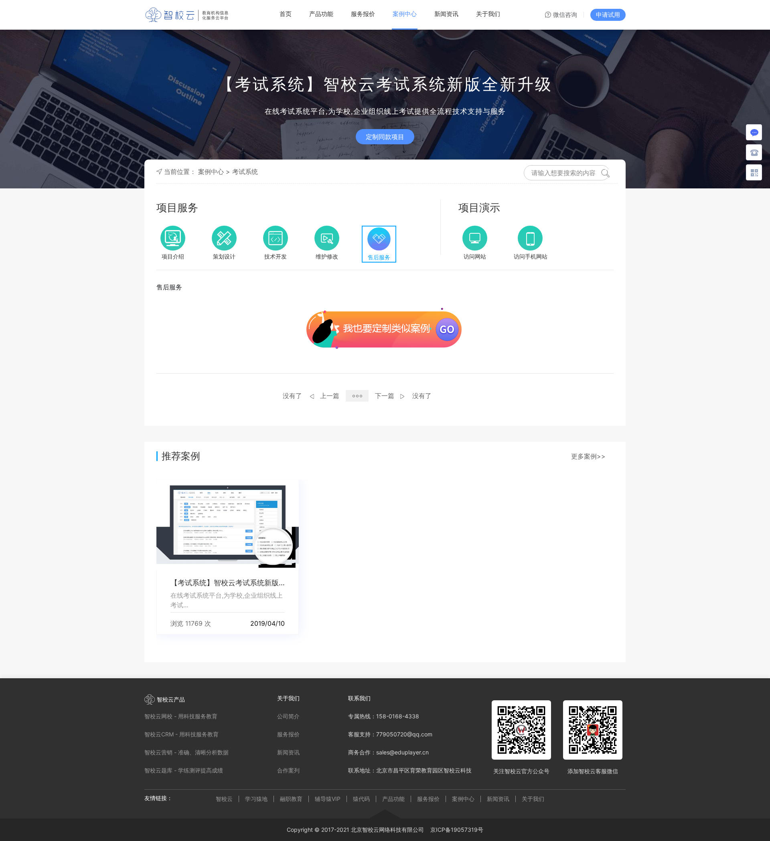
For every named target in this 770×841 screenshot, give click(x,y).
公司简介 (288, 716)
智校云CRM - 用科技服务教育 (181, 734)
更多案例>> (588, 456)
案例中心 (405, 14)
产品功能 (321, 14)
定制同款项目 (385, 137)
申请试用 (608, 14)
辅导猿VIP (327, 798)
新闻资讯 (446, 14)
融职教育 (291, 798)
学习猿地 (256, 798)
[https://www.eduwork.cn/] (530, 238)
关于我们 (488, 14)
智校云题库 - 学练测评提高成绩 (183, 770)
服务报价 (363, 14)
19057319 (464, 829)
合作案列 (288, 770)
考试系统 (245, 172)
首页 (286, 14)
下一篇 (384, 396)
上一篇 (329, 396)
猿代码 (361, 798)
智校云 (224, 798)
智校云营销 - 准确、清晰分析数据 (186, 752)
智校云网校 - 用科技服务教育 (180, 716)
